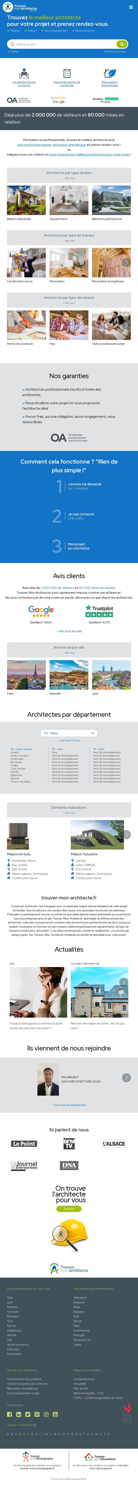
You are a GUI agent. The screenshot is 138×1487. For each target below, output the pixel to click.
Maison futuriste (84, 854)
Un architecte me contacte (24, 1379)
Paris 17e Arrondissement (106, 775)
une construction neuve (34, 145)
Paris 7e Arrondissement (65, 775)
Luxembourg (81, 1330)
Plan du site (80, 1388)
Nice (10, 1321)
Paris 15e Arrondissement (106, 768)
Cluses (14, 765)
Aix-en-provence (17, 1344)
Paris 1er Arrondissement (65, 755)
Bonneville (16, 762)
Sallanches (16, 775)
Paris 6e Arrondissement (65, 771)
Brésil (76, 1307)
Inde (76, 1316)
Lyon (10, 1302)
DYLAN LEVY (70, 1077)
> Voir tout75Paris (69, 740)
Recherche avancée (115, 51)
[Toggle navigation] (131, 7)
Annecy (15, 752)
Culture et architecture (85, 963)
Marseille (12, 1307)
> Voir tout (69, 178)
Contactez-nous (84, 1379)
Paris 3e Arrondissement (65, 762)
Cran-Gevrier (18, 768)
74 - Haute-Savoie (21, 749)
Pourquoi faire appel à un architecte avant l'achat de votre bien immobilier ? (36, 1026)
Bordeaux (13, 1316)
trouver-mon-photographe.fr (37, 1468)
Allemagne (80, 1297)
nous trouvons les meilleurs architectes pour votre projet (89, 154)
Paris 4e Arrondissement (65, 765)
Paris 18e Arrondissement (107, 778)
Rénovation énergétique (22, 1388)
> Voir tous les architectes (69, 1105)
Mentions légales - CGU (88, 1393)
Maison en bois (19, 854)
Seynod (15, 778)
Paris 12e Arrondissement (106, 758)
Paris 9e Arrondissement (65, 781)
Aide (12, 963)
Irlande (77, 1321)
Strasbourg (14, 1330)
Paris (54, 752)
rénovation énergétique (69, 145)
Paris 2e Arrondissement (65, 758)
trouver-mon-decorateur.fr (109, 1467)
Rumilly (15, 771)
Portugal (78, 1335)
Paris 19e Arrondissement (107, 781)
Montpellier (14, 1354)
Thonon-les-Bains (20, 781)
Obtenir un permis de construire (27, 1384)
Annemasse (17, 758)
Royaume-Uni (82, 1340)
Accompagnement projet (23, 1393)
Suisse (77, 1344)
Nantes (11, 1326)
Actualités (79, 1384)
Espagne (78, 1312)
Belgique (79, 1302)
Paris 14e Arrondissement (107, 765)
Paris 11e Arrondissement (106, 755)
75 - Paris (57, 749)
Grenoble (13, 1349)
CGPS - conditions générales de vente (98, 1398)
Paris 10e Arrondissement (107, 752)
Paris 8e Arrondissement (65, 778)
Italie (76, 1326)
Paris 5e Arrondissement (65, 768)
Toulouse (12, 1312)
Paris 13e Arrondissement (106, 762)
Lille (9, 1340)
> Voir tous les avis (69, 631)
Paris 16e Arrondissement (107, 771)
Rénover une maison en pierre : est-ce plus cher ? (98, 1026)
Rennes (11, 1335)
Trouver (69, 1209)
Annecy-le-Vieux (20, 755)
